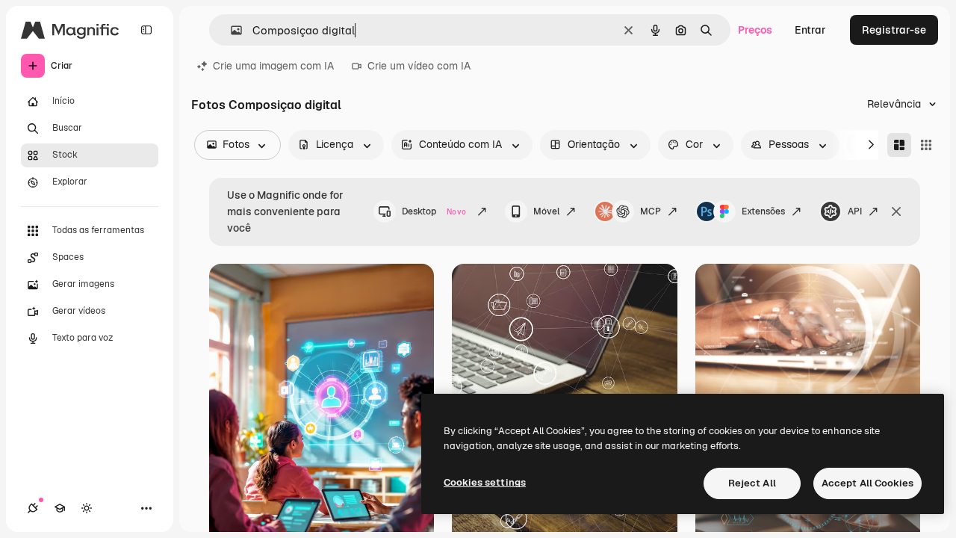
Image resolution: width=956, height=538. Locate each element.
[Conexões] (33, 508)
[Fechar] (896, 211)
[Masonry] (899, 145)
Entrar (810, 30)
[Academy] (60, 508)
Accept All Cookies (867, 483)
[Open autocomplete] (230, 30)
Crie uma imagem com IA (273, 65)
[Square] (926, 145)
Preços (755, 30)
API (855, 211)
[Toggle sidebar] (146, 30)
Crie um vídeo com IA (419, 65)
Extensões (763, 211)
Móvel (546, 211)
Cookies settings (485, 482)
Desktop (434, 211)
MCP (650, 211)
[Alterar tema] (87, 508)
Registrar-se (894, 30)
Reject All (752, 483)
